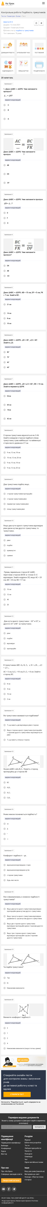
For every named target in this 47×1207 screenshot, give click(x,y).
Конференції (6, 1148)
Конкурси (28, 1154)
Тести (27, 1145)
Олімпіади (28, 1157)
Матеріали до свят (32, 1174)
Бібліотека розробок (33, 1143)
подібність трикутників (25, 30)
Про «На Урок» (7, 1171)
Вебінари (4, 1146)
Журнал (28, 1140)
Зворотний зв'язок (11, 1180)
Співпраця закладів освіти (11, 1174)
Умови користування (23, 1201)
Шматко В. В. (8, 22)
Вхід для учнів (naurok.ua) (35, 1171)
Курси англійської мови (34, 1162)
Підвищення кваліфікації (11, 1143)
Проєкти (28, 1151)
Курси (3, 1151)
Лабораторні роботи (33, 1148)
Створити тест (17, 1094)
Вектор (4, 1154)
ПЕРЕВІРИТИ (39, 1127)
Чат (26, 1159)
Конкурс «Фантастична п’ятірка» (34, 1178)
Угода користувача (8, 1201)
